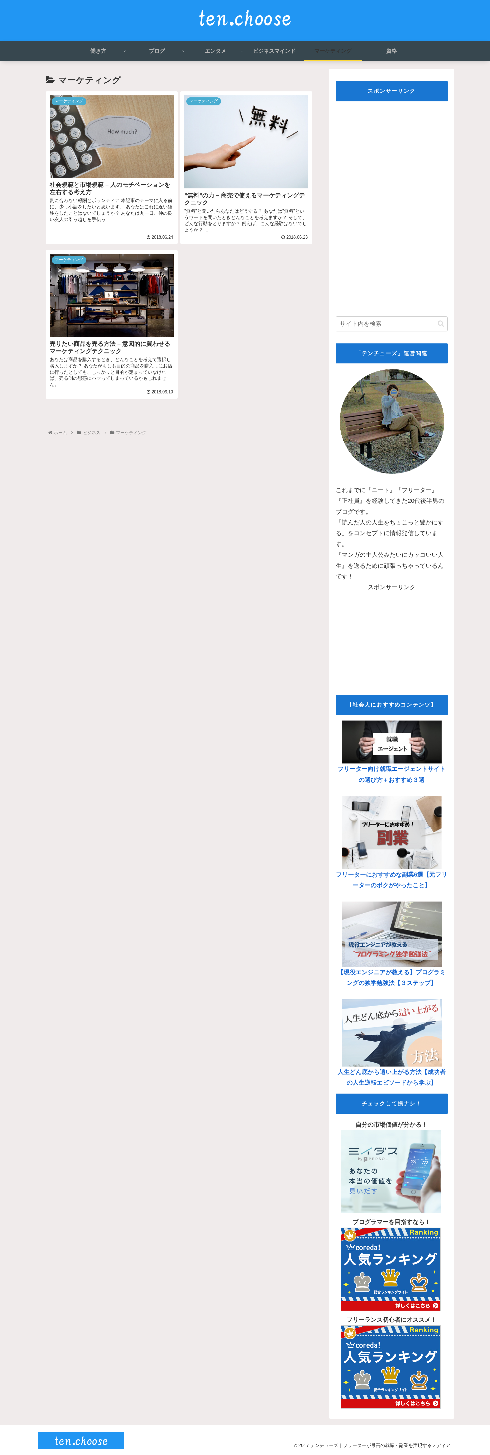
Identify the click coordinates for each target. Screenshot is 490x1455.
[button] (441, 323)
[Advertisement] (392, 207)
